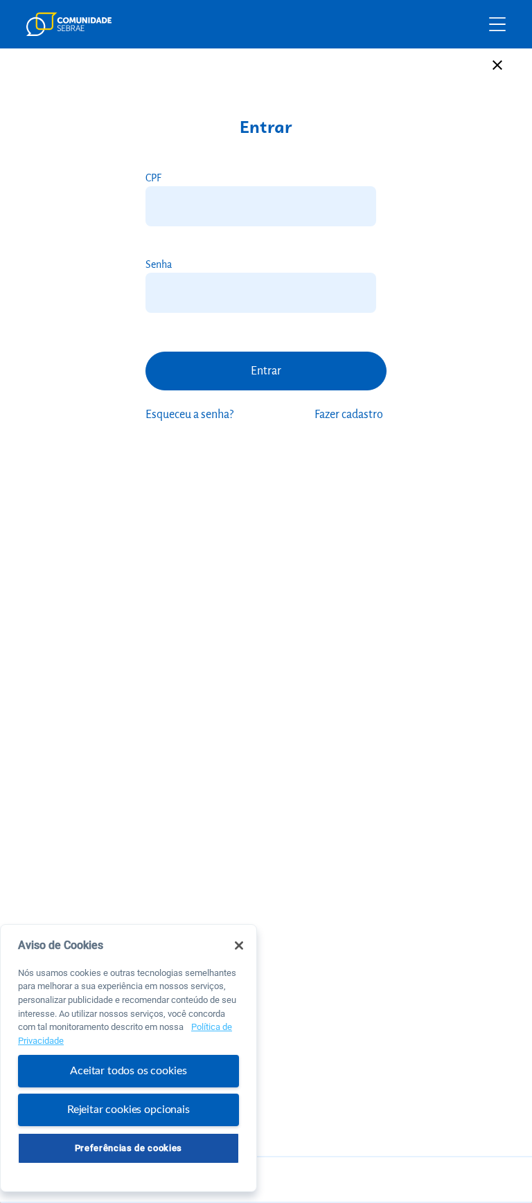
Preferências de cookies (128, 1148)
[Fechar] (239, 945)
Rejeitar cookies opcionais (128, 1109)
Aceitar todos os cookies (128, 1070)
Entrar (266, 371)
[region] (128, 1058)
